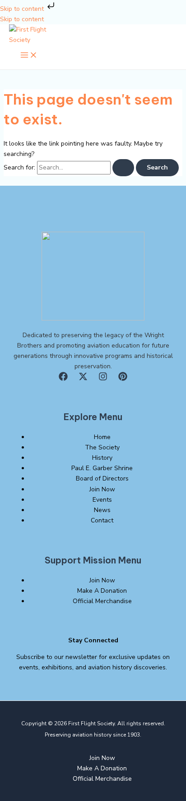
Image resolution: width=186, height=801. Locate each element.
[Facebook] (63, 379)
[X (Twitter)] (83, 379)
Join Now (102, 489)
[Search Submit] (123, 167)
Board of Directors (102, 478)
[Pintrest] (122, 379)
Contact (102, 520)
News (102, 510)
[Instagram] (102, 379)
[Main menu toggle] (29, 55)
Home (102, 437)
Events (102, 499)
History (102, 457)
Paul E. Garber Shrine (102, 468)
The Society (102, 447)
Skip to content (23, 9)
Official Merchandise (102, 601)
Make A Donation (102, 590)
